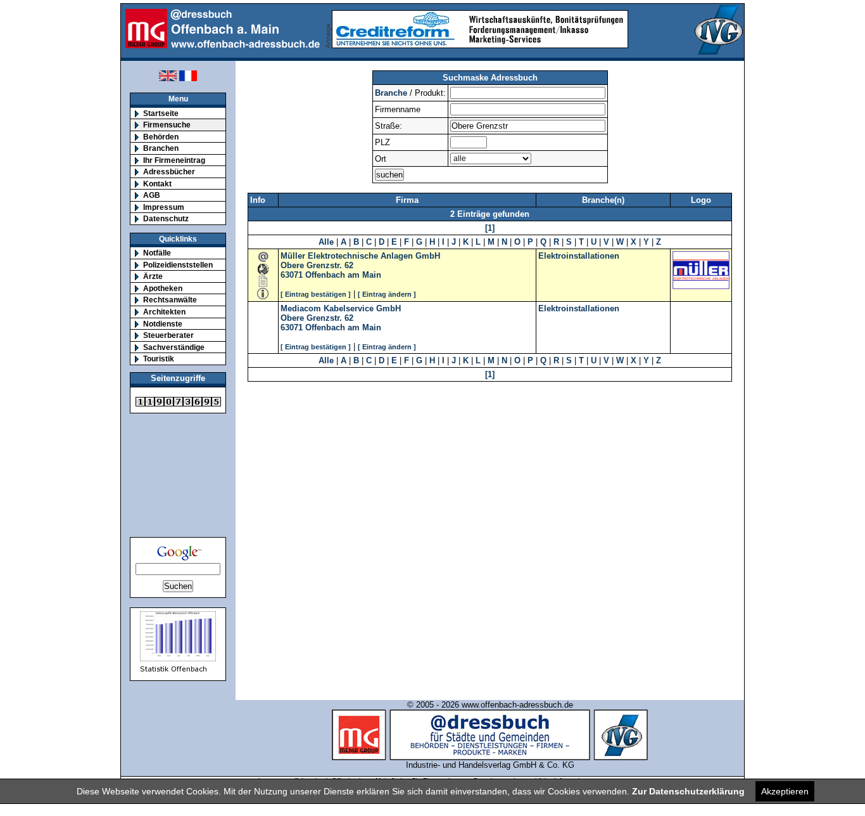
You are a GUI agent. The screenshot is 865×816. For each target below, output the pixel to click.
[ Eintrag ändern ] (387, 294)
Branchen (161, 148)
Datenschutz (166, 218)
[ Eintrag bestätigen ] (316, 294)
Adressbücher (169, 171)
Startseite (161, 113)
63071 (292, 275)
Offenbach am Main (343, 275)
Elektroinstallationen (578, 256)
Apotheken (162, 288)
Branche (391, 93)
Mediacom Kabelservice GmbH (341, 308)
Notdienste (162, 324)
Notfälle (157, 253)
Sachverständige (174, 347)
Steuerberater (168, 335)
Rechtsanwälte (170, 299)
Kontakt (157, 183)
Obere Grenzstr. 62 (317, 265)
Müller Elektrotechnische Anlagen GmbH (360, 256)
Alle (326, 242)
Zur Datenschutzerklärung (688, 791)
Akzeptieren (785, 791)
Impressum (163, 207)
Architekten (164, 312)
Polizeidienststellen (178, 265)
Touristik (158, 358)
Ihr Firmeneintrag (174, 160)
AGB (151, 195)
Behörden (161, 137)
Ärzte (153, 276)
